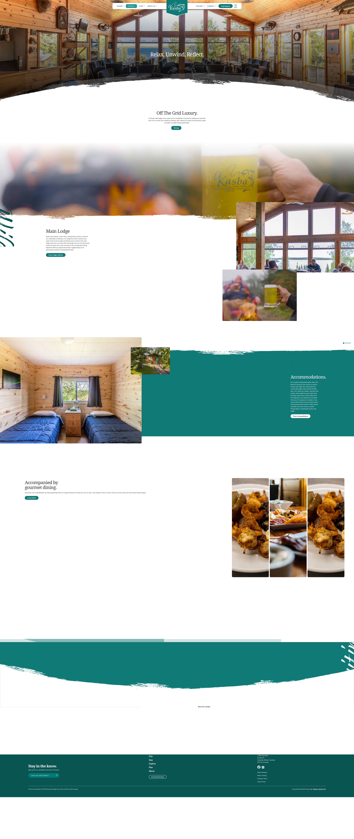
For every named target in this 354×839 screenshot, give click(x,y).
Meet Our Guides (204, 707)
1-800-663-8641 (262, 755)
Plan (141, 6)
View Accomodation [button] (300, 416)
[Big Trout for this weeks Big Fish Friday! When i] (137, 692)
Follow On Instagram (204, 701)
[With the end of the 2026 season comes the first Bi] (156, 703)
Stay (151, 759)
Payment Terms (262, 778)
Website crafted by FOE (319, 789)
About (151, 770)
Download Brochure (157, 777)
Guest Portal (261, 782)
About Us (151, 6)
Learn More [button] (31, 498)
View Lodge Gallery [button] (55, 255)
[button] (343, 343)
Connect (210, 6)
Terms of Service (70, 789)
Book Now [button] (176, 624)
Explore (199, 6)
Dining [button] (176, 128)
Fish (151, 756)
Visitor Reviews (262, 772)
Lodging (130, 6)
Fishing (120, 6)
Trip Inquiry (225, 6)
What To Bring (262, 775)
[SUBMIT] (56, 775)
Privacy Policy (60, 789)
